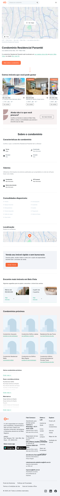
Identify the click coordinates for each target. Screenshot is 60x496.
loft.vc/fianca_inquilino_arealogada (36, 441)
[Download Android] (9, 448)
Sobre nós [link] (43, 440)
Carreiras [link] (42, 444)
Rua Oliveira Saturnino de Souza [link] (11, 385)
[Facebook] (55, 491)
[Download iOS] (21, 448)
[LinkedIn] (50, 491)
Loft (3, 40)
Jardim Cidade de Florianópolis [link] (11, 405)
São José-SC (15, 56)
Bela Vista (22, 40)
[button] (30, 236)
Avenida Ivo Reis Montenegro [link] (10, 387)
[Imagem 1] (13, 93)
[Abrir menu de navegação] (56, 2)
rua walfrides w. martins (28, 336)
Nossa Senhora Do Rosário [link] (10, 401)
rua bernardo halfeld (8, 360)
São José (16, 40)
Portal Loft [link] (52, 421)
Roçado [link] (5, 403)
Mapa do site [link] (53, 436)
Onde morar (9, 40)
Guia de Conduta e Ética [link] (29, 486)
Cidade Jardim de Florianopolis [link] (11, 407)
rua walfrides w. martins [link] (9, 389)
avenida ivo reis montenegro (10, 336)
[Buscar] (37, 2)
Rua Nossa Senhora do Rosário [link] (11, 383)
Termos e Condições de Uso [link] (11, 486)
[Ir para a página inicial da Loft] (5, 2)
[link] (47, 117)
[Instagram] (45, 491)
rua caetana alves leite (41, 54)
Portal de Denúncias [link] (9, 483)
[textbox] (23, 2)
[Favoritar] (24, 98)
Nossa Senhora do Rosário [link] (10, 399)
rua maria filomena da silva (47, 336)
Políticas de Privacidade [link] (24, 483)
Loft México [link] (43, 454)
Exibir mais (6, 375)
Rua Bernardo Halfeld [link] (8, 381)
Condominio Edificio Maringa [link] (10, 372)
